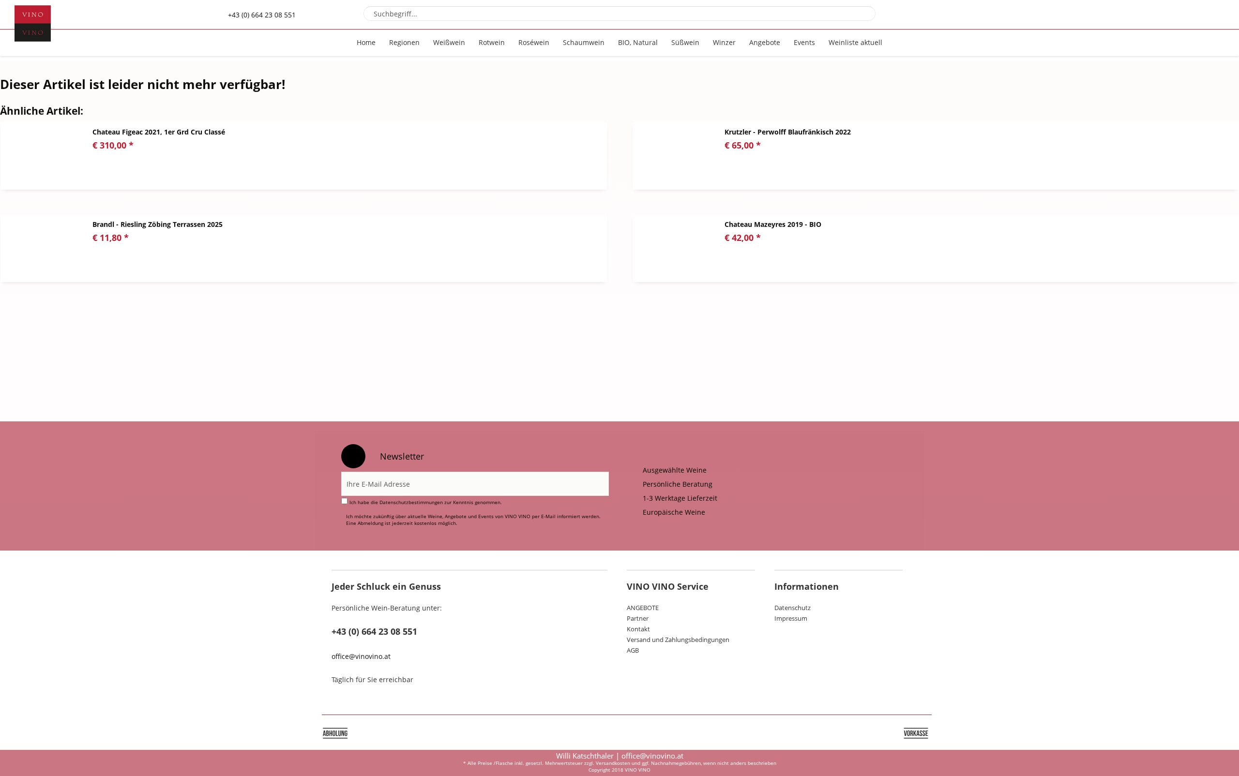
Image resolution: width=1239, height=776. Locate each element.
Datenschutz (792, 607)
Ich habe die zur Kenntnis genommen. (425, 502)
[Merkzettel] (1154, 14)
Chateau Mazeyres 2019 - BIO (773, 224)
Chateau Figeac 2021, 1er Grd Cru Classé (158, 131)
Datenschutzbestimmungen (411, 502)
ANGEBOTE (643, 607)
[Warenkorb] (1206, 14)
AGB (633, 650)
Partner (638, 618)
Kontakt (638, 629)
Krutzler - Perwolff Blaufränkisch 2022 (788, 131)
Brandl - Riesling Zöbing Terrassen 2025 (157, 224)
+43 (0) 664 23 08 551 (262, 14)
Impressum (790, 618)
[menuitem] (619, 13)
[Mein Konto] (1180, 14)
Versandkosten (613, 763)
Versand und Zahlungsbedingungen (678, 639)
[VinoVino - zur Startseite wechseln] (33, 23)
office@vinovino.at (361, 656)
